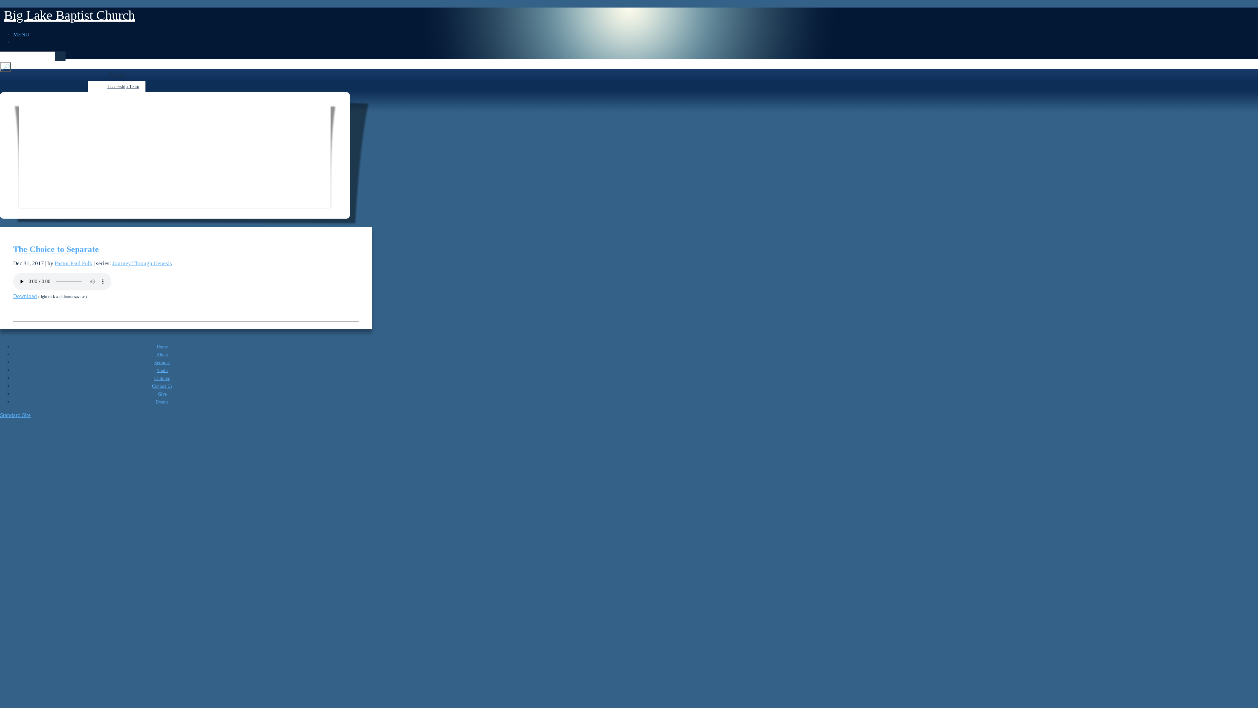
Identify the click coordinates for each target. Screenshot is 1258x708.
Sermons (162, 362)
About (117, 73)
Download (25, 296)
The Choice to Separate (56, 249)
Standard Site (15, 415)
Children (162, 378)
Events (162, 402)
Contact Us (162, 386)
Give (162, 394)
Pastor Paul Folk (73, 263)
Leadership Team (123, 86)
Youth (162, 370)
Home (162, 346)
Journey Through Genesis (142, 263)
